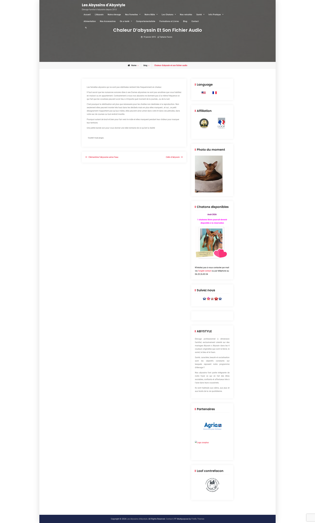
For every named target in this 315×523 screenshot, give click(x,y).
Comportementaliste (145, 21)
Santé (199, 14)
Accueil (87, 14)
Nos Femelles (131, 14)
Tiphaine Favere (165, 37)
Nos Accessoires (108, 21)
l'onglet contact (204, 271)
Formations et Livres (169, 21)
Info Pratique (214, 14)
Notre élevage (114, 14)
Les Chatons (167, 14)
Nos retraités (186, 14)
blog (145, 65)
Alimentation (90, 21)
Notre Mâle (150, 14)
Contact (195, 21)
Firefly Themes (197, 519)
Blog (185, 21)
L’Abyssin (99, 14)
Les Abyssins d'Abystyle (103, 5)
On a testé (124, 21)
